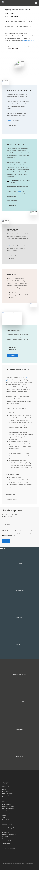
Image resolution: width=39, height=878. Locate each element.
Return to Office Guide (8, 828)
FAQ (3, 838)
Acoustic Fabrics (6, 830)
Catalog (4, 815)
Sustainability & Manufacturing (11, 841)
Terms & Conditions (7, 793)
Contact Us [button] (16, 499)
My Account (5, 819)
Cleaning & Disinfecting (9, 834)
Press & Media (6, 791)
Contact (4, 789)
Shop (3, 817)
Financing (5, 836)
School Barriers (6, 810)
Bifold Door (5, 832)
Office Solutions (6, 804)
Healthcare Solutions (8, 806)
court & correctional (8, 808)
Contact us (10, 120)
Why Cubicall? (6, 843)
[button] (36, 3)
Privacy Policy (6, 796)
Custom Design (6, 813)
